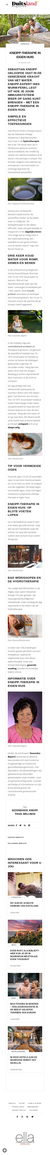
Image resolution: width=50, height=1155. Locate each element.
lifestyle (25, 44)
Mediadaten (33, 1107)
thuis (18, 814)
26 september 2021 (24, 62)
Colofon (33, 1110)
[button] (4, 1150)
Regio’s (12, 1103)
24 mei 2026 (14, 913)
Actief (22, 1103)
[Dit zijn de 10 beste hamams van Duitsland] (25, 885)
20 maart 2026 (15, 966)
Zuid (14, 998)
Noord (22, 1051)
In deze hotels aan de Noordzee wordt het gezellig (23, 1060)
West (14, 945)
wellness (29, 814)
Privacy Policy (19, 1110)
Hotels (15, 1051)
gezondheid (20, 810)
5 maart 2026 (14, 1019)
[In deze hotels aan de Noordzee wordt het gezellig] (25, 1039)
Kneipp (33, 810)
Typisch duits (18, 1107)
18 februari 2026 (16, 1069)
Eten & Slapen (34, 1103)
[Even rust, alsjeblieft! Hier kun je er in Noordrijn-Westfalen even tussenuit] (25, 932)
